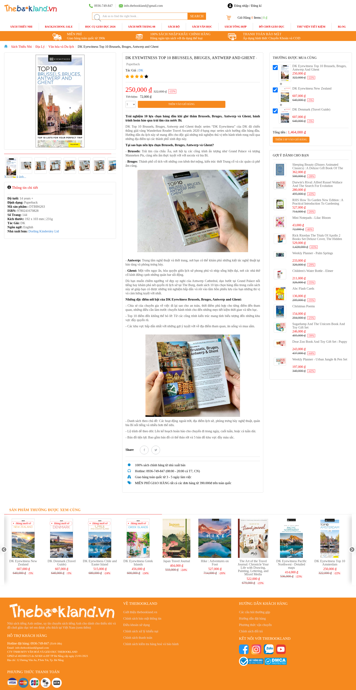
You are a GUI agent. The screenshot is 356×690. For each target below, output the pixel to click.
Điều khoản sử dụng (136, 625)
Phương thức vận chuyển (255, 625)
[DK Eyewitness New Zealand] (285, 95)
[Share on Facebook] (144, 450)
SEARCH (197, 16)
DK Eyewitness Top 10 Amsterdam (329, 562)
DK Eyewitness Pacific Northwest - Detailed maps (291, 564)
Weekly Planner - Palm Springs (312, 253)
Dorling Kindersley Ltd (43, 231)
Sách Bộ (174, 26)
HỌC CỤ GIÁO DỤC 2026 (100, 26)
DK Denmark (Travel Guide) (311, 109)
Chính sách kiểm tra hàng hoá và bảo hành (151, 644)
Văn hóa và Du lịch (61, 46)
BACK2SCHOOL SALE (59, 26)
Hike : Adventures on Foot (215, 562)
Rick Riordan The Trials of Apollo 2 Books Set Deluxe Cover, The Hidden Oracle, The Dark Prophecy (317, 239)
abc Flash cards (303, 288)
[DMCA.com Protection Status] (275, 661)
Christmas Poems (303, 306)
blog (342, 26)
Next (352, 549)
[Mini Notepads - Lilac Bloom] (280, 222)
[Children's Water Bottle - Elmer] (280, 274)
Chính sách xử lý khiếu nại (140, 631)
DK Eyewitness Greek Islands (138, 562)
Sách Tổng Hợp (236, 26)
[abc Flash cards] (280, 294)
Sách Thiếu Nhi (21, 26)
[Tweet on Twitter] (155, 450)
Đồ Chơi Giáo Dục (271, 26)
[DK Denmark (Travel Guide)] (285, 116)
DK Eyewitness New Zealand (311, 88)
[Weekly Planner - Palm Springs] (280, 254)
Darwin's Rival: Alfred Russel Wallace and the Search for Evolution (317, 184)
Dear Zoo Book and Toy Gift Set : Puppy (319, 341)
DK (140, 70)
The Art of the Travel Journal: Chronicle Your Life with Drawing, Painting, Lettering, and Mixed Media (253, 567)
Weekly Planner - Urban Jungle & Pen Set (319, 359)
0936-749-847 (39, 643)
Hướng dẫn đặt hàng (252, 618)
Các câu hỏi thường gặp (254, 612)
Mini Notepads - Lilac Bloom (311, 217)
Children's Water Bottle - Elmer (312, 271)
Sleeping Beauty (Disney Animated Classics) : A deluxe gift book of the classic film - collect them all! (317, 168)
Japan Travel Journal (176, 561)
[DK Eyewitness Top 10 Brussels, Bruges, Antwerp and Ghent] (285, 73)
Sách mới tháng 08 (141, 26)
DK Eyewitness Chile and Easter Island (100, 562)
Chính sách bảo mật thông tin (142, 618)
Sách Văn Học (202, 26)
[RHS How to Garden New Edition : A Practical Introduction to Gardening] (280, 204)
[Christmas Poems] (280, 311)
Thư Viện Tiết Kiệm (311, 26)
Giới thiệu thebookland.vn (140, 612)
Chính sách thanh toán (137, 637)
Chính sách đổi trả (251, 631)
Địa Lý (40, 46)
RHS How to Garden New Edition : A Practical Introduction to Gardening (317, 201)
